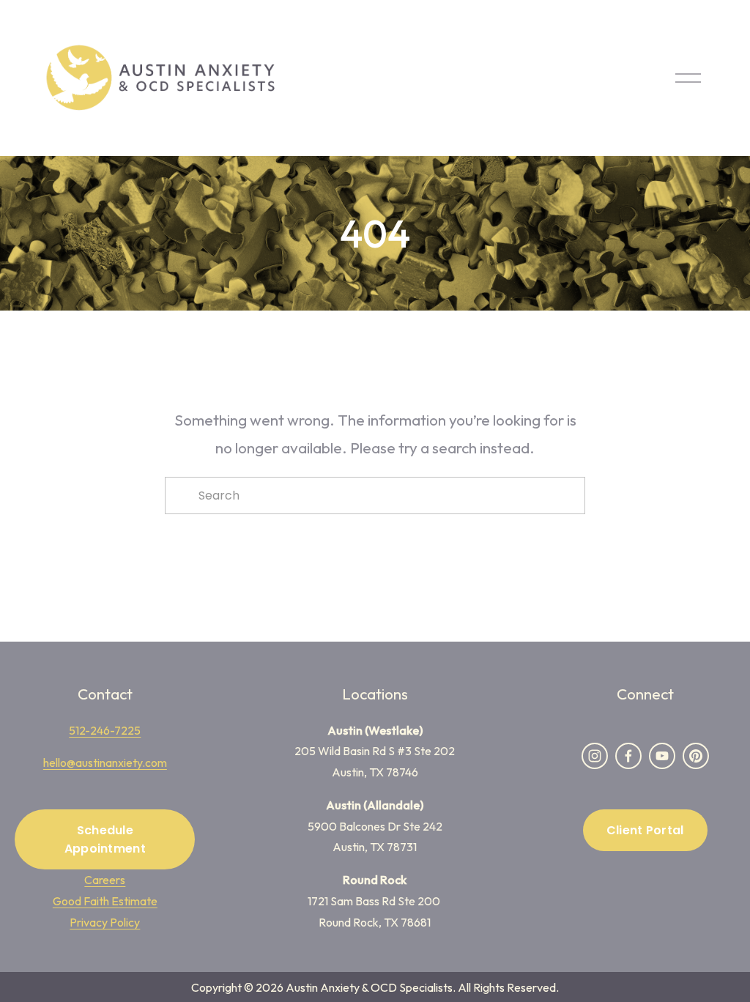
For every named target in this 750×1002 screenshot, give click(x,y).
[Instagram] (595, 756)
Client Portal (645, 830)
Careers (104, 879)
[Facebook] (628, 756)
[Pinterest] (696, 756)
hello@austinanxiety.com (105, 762)
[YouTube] (662, 756)
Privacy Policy (105, 922)
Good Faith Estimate (105, 901)
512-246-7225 (105, 730)
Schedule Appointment (105, 839)
